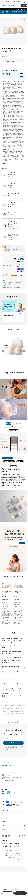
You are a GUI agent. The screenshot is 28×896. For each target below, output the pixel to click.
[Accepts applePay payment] (10, 800)
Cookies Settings (9, 856)
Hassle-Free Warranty (10, 778)
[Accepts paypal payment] (3, 803)
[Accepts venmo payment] (10, 803)
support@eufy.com (9, 763)
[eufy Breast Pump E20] (13, 195)
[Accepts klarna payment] (18, 803)
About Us (8, 851)
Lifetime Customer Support (11, 781)
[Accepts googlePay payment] (18, 800)
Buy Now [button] (20, 893)
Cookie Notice (7, 858)
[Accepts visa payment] (14, 803)
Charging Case (17, 422)
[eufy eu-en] (11, 15)
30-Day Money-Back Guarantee (12, 775)
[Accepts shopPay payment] (7, 803)
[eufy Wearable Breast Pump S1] (13, 185)
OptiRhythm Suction (7, 456)
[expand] (23, 60)
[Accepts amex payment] (7, 800)
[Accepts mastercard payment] (21, 800)
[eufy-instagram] (3, 834)
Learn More (13, 333)
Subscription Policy (18, 858)
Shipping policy (17, 851)
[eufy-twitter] (9, 834)
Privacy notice (18, 853)
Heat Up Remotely (20, 456)
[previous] (3, 414)
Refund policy (8, 853)
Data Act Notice (13, 860)
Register (13, 741)
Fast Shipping (7, 773)
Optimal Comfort (7, 426)
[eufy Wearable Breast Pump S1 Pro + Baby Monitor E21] (13, 225)
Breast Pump (7, 720)
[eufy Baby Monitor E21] (13, 214)
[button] (24, 2)
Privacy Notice (13, 745)
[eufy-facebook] (6, 834)
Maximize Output (19, 426)
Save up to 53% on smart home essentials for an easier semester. (12, 12)
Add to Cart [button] (7, 893)
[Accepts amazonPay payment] (3, 800)
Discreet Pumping (13, 429)
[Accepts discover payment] (14, 800)
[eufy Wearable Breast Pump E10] (13, 204)
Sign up (22, 541)
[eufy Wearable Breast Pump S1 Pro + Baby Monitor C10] (13, 237)
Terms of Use (19, 856)
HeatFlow (8, 422)
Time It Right (13, 463)
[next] (24, 414)
